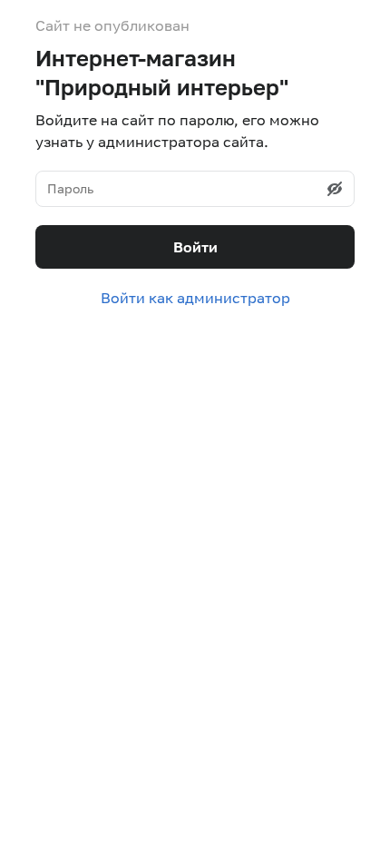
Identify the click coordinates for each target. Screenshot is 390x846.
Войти (195, 247)
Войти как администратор (195, 298)
